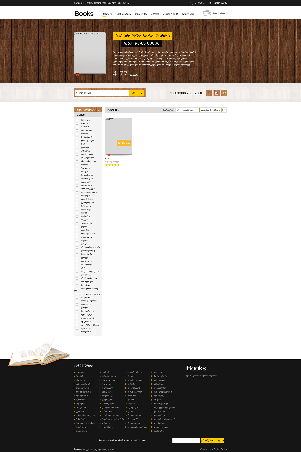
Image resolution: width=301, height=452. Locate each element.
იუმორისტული (88, 188)
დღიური (85, 230)
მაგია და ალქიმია (89, 301)
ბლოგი (155, 14)
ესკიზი (84, 226)
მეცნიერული (87, 175)
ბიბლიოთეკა (170, 14)
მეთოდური (86, 328)
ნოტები (84, 219)
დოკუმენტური (87, 199)
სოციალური (87, 178)
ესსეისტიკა (86, 151)
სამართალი (86, 264)
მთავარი (108, 14)
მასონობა (85, 285)
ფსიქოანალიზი (88, 161)
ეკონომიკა (86, 216)
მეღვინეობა (86, 254)
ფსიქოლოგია (87, 158)
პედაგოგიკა (86, 314)
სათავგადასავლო (89, 192)
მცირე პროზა (87, 137)
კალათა (199, 3)
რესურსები (188, 14)
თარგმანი (85, 127)
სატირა (84, 240)
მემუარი (85, 213)
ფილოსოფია (87, 154)
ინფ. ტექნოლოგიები (90, 247)
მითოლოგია (87, 281)
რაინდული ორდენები (91, 294)
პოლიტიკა (86, 209)
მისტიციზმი (86, 297)
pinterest (224, 93)
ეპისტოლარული (89, 250)
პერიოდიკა (86, 206)
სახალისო (86, 332)
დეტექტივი (86, 182)
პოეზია (84, 144)
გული (108, 159)
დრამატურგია (87, 140)
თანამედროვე (87, 130)
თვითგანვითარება (90, 325)
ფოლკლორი (87, 261)
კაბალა (84, 307)
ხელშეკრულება (122, 440)
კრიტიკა (85, 147)
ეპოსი (84, 268)
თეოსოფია (86, 304)
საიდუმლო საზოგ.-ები (86, 289)
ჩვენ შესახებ (123, 14)
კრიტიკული (86, 237)
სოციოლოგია (87, 318)
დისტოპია (86, 244)
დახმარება (141, 14)
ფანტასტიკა (86, 185)
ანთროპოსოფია (89, 278)
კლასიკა (85, 123)
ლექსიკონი (86, 223)
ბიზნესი (84, 171)
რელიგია (85, 168)
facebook (209, 93)
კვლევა (84, 257)
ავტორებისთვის (139, 440)
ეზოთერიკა (86, 275)
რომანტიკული (88, 233)
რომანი (84, 133)
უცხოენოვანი (87, 202)
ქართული (85, 120)
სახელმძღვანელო (90, 271)
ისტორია (85, 164)
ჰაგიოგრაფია (87, 311)
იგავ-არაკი (86, 321)
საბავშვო (85, 195)
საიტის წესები (106, 440)
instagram (217, 93)
